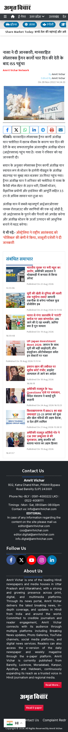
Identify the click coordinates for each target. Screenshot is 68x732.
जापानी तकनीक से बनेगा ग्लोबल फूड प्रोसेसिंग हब (44, 299)
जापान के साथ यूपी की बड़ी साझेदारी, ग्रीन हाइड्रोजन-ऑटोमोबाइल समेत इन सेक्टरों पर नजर (43, 348)
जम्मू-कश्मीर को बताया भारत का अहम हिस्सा (43, 438)
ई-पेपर (22, 16)
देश (65, 16)
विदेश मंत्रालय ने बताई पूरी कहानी (43, 394)
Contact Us (30, 720)
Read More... (53, 685)
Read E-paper (34, 708)
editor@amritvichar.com (34, 526)
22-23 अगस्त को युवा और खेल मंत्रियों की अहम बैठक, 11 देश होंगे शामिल (44, 416)
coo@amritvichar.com (34, 530)
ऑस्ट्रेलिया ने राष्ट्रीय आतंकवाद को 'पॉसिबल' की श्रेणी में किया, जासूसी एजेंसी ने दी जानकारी (32, 238)
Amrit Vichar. (56, 728)
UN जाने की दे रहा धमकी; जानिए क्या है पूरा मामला (44, 321)
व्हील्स (13, 24)
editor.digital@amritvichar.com (34, 534)
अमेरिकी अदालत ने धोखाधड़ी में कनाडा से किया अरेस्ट (43, 273)
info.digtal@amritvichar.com (34, 539)
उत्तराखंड (54, 16)
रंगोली (49, 24)
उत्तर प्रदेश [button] (35, 16)
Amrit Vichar (58, 74)
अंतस (31, 24)
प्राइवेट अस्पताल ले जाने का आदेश (41, 370)
